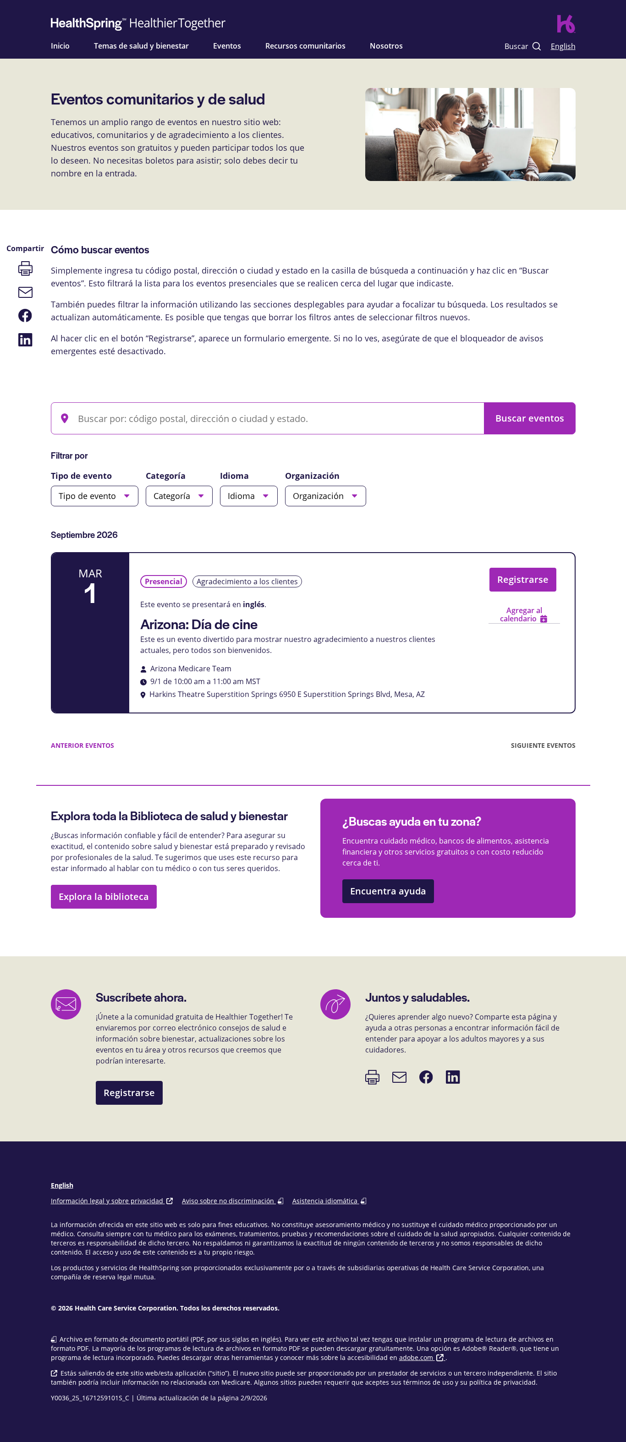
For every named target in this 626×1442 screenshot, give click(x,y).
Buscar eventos (529, 418)
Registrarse (523, 579)
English (563, 46)
